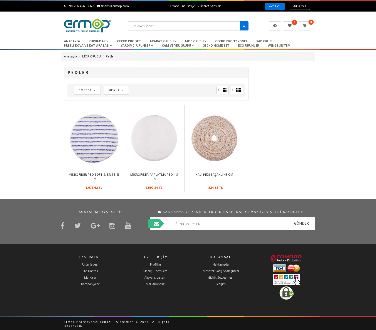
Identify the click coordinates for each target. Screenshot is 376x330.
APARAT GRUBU (162, 41)
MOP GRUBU (194, 41)
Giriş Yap (299, 6)
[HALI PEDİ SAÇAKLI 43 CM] (214, 138)
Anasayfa (72, 41)
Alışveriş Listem (155, 277)
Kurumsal (97, 41)
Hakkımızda (221, 264)
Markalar (90, 277)
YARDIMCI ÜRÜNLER (135, 45)
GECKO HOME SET (216, 45)
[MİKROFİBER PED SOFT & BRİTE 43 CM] (94, 138)
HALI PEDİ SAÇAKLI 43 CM (214, 174)
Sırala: (115, 90)
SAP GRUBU (265, 41)
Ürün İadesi (90, 264)
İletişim (221, 284)
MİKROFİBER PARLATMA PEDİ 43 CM (154, 176)
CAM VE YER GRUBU (176, 45)
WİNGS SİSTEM (279, 45)
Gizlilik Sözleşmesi (220, 277)
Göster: (86, 90)
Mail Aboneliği (155, 284)
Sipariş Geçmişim (155, 271)
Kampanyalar (90, 284)
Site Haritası (90, 271)
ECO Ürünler (248, 45)
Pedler (110, 56)
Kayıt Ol (275, 6)
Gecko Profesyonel (231, 41)
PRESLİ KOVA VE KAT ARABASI (86, 45)
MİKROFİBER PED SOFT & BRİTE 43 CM (94, 176)
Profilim (155, 264)
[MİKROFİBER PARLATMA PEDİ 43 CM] (154, 138)
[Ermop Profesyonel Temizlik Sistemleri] (92, 25)
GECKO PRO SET (129, 41)
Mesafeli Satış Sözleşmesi (221, 271)
